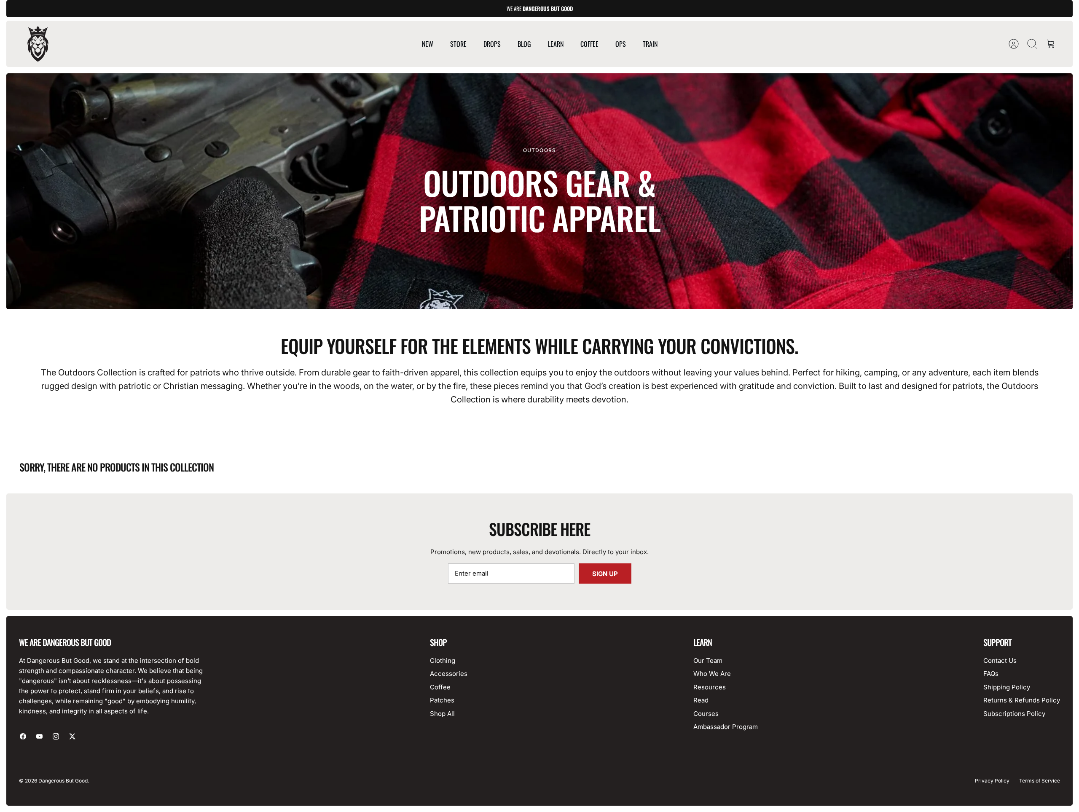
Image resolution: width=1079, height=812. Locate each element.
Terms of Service (1039, 780)
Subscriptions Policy (1014, 714)
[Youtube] (39, 736)
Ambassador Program (725, 727)
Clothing (442, 661)
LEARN (556, 44)
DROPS (492, 44)
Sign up (605, 574)
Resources (709, 687)
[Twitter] (72, 736)
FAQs (990, 674)
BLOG (524, 44)
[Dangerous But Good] (38, 44)
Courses (706, 714)
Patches (442, 700)
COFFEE (589, 44)
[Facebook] (23, 736)
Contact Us (1000, 661)
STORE (458, 44)
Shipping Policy (1006, 687)
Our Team (707, 661)
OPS (620, 44)
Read (701, 700)
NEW (427, 44)
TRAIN (650, 44)
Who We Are (712, 674)
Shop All (442, 714)
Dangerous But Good (63, 780)
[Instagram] (56, 736)
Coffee (440, 687)
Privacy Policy (992, 780)
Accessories (448, 674)
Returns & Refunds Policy (1021, 700)
